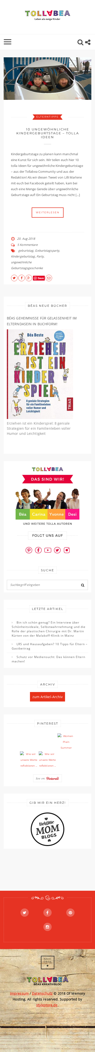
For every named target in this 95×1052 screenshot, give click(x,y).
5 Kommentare (27, 245)
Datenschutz (42, 993)
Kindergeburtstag (23, 256)
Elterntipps (47, 116)
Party (40, 256)
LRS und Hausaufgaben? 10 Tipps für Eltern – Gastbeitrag (49, 646)
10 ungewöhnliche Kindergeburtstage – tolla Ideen (47, 133)
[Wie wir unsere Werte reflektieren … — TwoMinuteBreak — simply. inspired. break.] (29, 760)
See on (41, 778)
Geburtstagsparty (47, 250)
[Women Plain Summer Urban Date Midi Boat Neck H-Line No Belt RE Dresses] (66, 742)
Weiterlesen (47, 212)
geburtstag (25, 250)
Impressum (19, 993)
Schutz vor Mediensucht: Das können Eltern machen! (48, 659)
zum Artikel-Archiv (47, 696)
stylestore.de (46, 1005)
